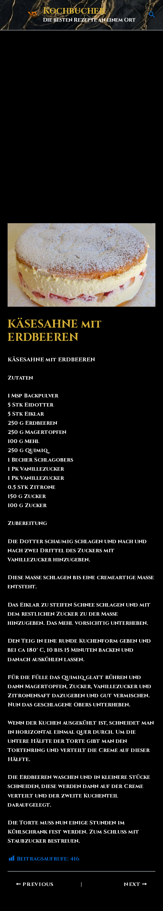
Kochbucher (74, 11)
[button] (152, 15)
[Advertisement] (81, 115)
